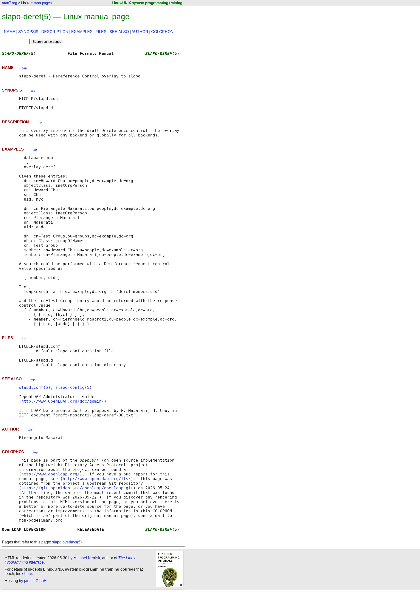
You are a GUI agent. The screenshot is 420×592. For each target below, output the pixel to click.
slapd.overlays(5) (67, 542)
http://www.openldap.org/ (50, 474)
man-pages (43, 3)
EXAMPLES (82, 32)
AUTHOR (139, 32)
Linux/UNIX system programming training (147, 3)
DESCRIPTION (54, 32)
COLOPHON (162, 32)
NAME (9, 32)
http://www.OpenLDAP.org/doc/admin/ (62, 401)
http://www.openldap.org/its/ (97, 478)
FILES (101, 32)
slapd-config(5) (73, 387)
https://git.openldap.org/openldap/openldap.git (77, 488)
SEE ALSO (119, 32)
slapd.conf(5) (35, 387)
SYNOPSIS (28, 32)
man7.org (9, 3)
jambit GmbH (35, 581)
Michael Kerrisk (86, 558)
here (28, 574)
